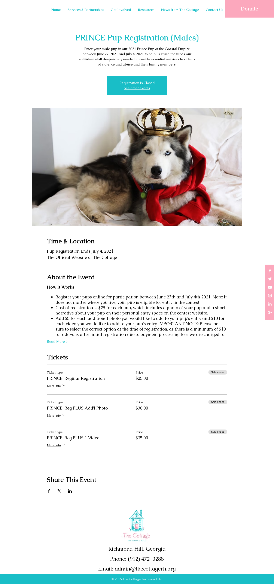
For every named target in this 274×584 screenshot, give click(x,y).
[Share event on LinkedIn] (70, 491)
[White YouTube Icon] (270, 287)
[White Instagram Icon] (270, 295)
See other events (137, 88)
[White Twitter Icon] (270, 279)
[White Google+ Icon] (270, 312)
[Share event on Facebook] (49, 491)
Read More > (57, 341)
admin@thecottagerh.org (145, 568)
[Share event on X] (59, 491)
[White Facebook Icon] (270, 270)
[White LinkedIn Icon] (270, 304)
